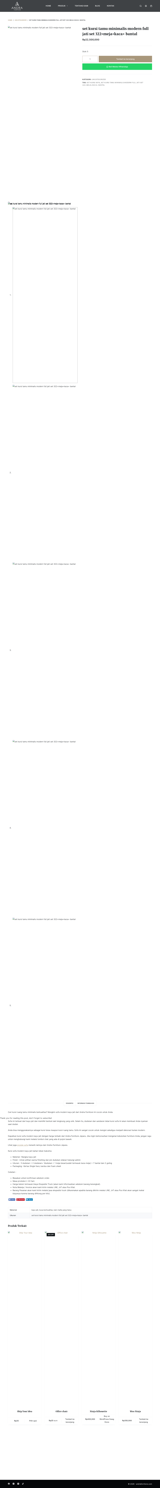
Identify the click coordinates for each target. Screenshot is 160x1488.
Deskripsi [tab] (69, 1103)
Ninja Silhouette (98, 1411)
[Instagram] (13, 1484)
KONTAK (110, 6)
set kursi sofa (93, 82)
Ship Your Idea (24, 1411)
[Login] (146, 6)
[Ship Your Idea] (24, 1319)
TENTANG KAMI (81, 6)
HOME (48, 6)
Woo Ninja (135, 1411)
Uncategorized (99, 79)
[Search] (140, 6)
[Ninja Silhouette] (98, 1319)
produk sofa (22, 1145)
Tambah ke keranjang (125, 59)
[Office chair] (61, 1319)
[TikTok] (23, 1484)
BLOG (97, 6)
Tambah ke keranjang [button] (69, 1420)
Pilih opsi (33, 1421)
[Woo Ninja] (135, 1319)
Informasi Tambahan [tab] (86, 1103)
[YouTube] (18, 1484)
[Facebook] (9, 1484)
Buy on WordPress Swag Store (107, 1419)
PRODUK (61, 6)
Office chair (62, 1411)
